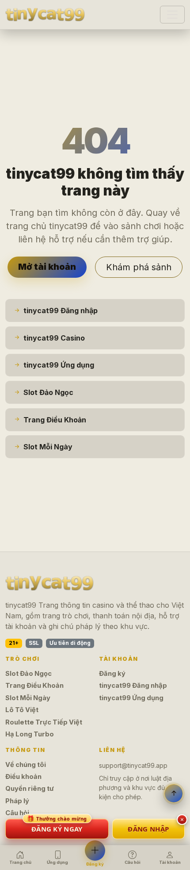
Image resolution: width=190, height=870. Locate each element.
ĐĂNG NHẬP (148, 828)
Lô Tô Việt (21, 710)
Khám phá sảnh (138, 267)
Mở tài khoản (47, 266)
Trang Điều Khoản (34, 686)
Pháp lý (17, 801)
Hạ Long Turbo (29, 734)
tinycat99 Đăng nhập (133, 686)
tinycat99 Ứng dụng (131, 698)
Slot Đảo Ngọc (28, 674)
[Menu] (172, 14)
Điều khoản (23, 777)
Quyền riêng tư (29, 789)
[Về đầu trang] (173, 793)
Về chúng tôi (25, 765)
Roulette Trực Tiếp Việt (43, 722)
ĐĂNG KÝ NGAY (57, 826)
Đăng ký (112, 674)
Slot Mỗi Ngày (27, 698)
